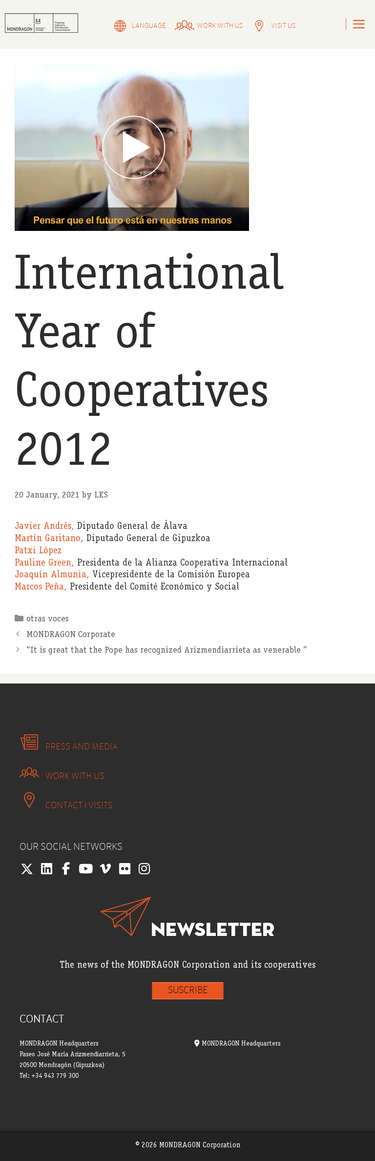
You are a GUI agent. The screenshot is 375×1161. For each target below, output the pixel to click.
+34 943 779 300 (55, 1076)
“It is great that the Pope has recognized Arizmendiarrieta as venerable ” (166, 650)
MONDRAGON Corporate (70, 635)
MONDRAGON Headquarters (240, 1044)
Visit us (283, 26)
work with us (220, 26)
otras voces (47, 619)
